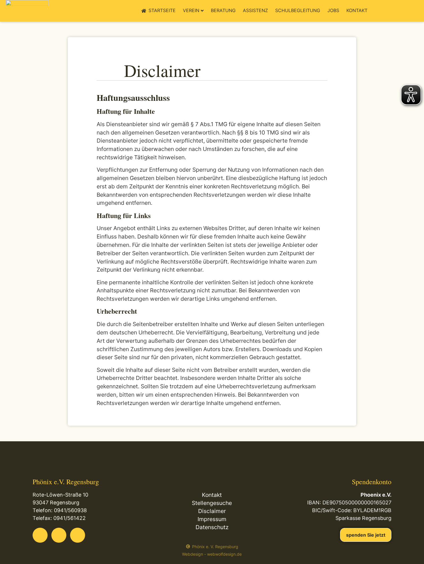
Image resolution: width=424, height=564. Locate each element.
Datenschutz (212, 527)
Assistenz (255, 10)
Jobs (333, 10)
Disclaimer (212, 511)
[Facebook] (40, 535)
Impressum (212, 519)
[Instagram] (77, 535)
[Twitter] (58, 535)
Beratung (223, 10)
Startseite (162, 10)
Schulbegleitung (297, 10)
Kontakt (356, 10)
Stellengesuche (212, 502)
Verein (191, 10)
